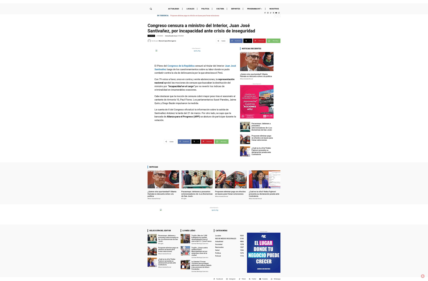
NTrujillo (183, 198)
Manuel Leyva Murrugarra (167, 41)
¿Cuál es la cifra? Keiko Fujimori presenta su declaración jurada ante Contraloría (199, 15)
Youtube (265, 279)
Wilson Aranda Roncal (246, 79)
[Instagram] (267, 12)
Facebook (219, 279)
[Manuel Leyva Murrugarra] (150, 41)
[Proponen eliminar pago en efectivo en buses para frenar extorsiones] (245, 139)
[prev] (275, 15)
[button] (151, 9)
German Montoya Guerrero (199, 243)
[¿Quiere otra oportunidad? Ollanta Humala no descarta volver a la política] (257, 61)
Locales (151, 36)
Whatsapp (277, 279)
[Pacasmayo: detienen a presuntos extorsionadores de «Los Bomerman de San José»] (245, 127)
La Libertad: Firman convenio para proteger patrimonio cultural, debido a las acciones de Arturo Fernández (201, 265)
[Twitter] (273, 12)
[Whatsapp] (279, 12)
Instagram (232, 279)
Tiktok (244, 279)
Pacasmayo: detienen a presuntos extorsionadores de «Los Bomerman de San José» (262, 127)
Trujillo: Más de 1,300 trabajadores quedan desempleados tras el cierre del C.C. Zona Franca (201, 238)
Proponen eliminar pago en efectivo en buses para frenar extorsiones (262, 138)
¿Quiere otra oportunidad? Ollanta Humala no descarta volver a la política (256, 75)
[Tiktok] (270, 12)
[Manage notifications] (423, 276)
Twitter (254, 279)
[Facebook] (265, 12)
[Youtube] (276, 12)
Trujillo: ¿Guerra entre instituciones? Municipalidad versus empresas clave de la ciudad (199, 251)
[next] (279, 15)
